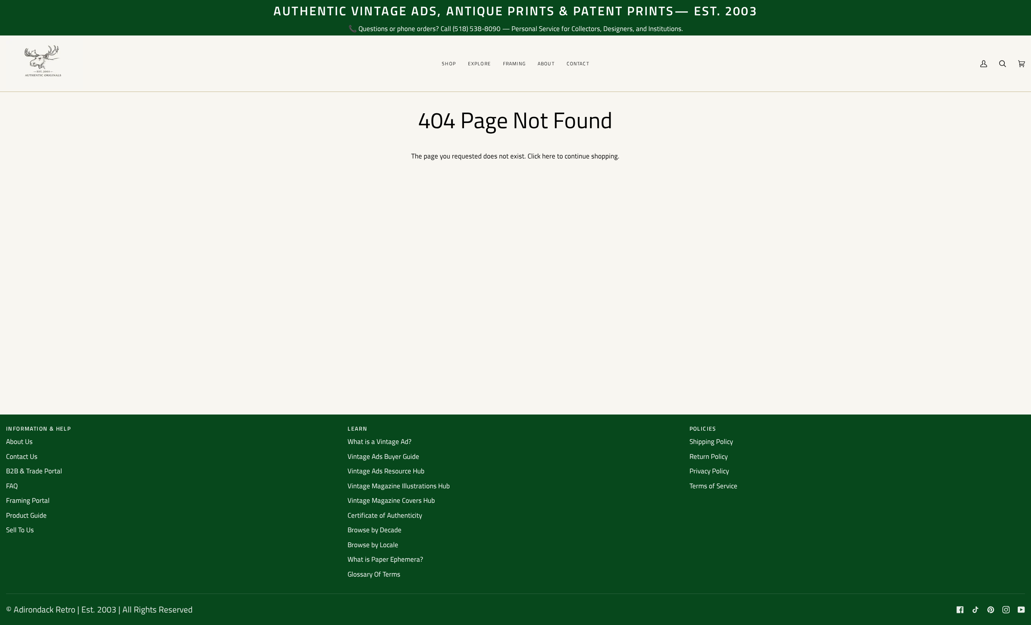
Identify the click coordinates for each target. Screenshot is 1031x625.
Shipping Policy (711, 441)
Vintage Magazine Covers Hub (391, 500)
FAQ (12, 486)
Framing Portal (28, 500)
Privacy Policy (709, 471)
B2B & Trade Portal (34, 471)
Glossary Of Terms (374, 574)
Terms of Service (713, 486)
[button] (449, 63)
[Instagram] (1006, 609)
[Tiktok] (975, 609)
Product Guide (26, 515)
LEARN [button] (357, 428)
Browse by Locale (373, 545)
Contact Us (21, 456)
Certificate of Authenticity (385, 515)
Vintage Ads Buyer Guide (383, 456)
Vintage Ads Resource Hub (386, 471)
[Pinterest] (990, 609)
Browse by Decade (375, 530)
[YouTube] (1021, 609)
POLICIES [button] (702, 428)
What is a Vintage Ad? (380, 441)
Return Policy (708, 456)
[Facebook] (960, 609)
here (548, 156)
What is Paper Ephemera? (385, 559)
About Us (19, 441)
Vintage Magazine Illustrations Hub (399, 486)
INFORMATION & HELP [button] (38, 428)
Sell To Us (20, 530)
